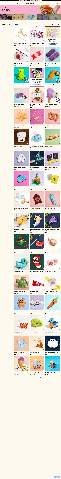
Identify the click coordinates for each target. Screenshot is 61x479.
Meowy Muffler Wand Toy (35, 167)
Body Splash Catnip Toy (50, 208)
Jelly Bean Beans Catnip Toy (51, 291)
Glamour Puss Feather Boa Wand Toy (21, 209)
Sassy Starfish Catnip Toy (19, 125)
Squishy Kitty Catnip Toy (50, 250)
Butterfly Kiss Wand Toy (19, 332)
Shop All (3, 7)
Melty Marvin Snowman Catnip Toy (52, 352)
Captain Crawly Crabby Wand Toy (36, 250)
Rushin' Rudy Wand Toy (34, 352)
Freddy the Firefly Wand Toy (20, 43)
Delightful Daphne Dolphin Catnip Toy (52, 230)
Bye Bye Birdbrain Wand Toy (35, 125)
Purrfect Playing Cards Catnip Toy (37, 43)
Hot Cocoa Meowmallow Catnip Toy (36, 147)
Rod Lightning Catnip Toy (50, 84)
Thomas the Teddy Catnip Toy (20, 311)
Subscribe (53, 43)
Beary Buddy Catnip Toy (19, 84)
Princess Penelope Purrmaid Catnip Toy (37, 230)
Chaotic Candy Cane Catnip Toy (36, 271)
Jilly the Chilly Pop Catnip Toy (51, 104)
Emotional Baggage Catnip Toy (20, 187)
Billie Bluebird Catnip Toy (50, 332)
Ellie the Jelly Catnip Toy (19, 352)
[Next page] (40, 377)
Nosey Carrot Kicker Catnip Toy (51, 311)
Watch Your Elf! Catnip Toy (19, 250)
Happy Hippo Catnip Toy (35, 372)
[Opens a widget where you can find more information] (57, 477)
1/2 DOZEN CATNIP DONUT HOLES (35, 105)
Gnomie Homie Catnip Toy (35, 187)
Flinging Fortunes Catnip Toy (51, 167)
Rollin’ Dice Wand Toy (18, 63)
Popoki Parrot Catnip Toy (50, 372)
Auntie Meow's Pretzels (50, 125)
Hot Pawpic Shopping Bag (35, 208)
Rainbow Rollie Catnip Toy (35, 311)
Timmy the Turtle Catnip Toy (20, 291)
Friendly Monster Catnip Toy (20, 167)
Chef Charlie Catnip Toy (19, 146)
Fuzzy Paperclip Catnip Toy (50, 63)
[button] (56, 3)
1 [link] (36, 377)
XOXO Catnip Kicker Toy (35, 63)
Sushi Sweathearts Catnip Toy (51, 271)
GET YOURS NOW (39, 0)
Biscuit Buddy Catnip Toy (19, 229)
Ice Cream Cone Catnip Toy (19, 372)
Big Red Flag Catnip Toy (34, 291)
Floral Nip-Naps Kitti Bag (50, 187)
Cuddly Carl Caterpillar (34, 332)
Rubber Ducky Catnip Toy (19, 271)
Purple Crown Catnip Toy (19, 104)
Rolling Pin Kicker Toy (49, 146)
